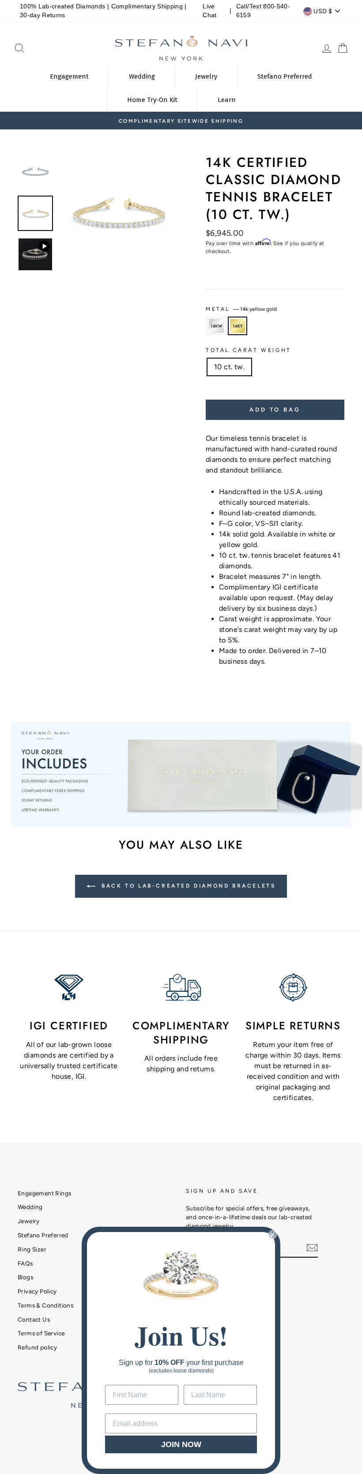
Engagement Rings (44, 1193)
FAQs (25, 1263)
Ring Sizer (32, 1249)
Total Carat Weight (248, 350)
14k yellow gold (237, 325)
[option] (181, 120)
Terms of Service (41, 1333)
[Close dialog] (272, 1234)
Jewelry (29, 1221)
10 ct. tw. (229, 367)
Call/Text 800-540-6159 (263, 11)
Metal (241, 309)
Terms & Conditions (45, 1305)
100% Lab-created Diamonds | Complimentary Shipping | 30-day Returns (103, 11)
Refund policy (37, 1347)
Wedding (30, 1206)
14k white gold (216, 325)
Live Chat (209, 11)
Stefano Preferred (43, 1235)
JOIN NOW (181, 1444)
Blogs (25, 1277)
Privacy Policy (37, 1291)
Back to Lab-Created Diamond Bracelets (187, 886)
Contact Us (34, 1319)
